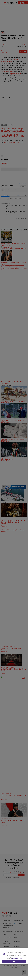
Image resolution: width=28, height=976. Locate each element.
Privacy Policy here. (17, 958)
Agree (14, 961)
